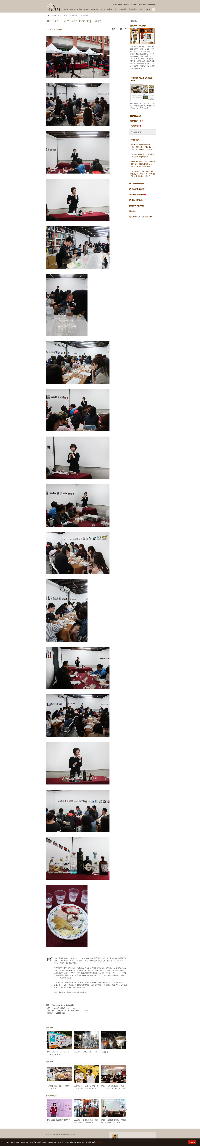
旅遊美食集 (94, 9)
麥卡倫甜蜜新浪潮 (136, 189)
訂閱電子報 (151, 4)
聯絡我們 (72, 1134)
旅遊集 (86, 9)
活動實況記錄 (55, 15)
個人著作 (142, 4)
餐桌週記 (123, 9)
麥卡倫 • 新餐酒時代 (137, 183)
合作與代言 (135, 126)
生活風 (102, 9)
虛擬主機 (148, 217)
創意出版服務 (117, 4)
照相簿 (141, 9)
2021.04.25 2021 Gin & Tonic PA (86, 1052)
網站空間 (132, 217)
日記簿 (116, 9)
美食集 (66, 9)
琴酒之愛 (104, 1052)
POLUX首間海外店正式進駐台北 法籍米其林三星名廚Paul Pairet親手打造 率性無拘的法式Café (142, 173)
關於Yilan (134, 4)
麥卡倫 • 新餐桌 (135, 200)
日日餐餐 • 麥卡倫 (136, 206)
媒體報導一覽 (135, 121)
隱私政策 (98, 1142)
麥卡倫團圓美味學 (136, 195)
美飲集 (72, 9)
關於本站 (49, 1134)
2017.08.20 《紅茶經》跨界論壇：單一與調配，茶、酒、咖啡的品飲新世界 (113, 1088)
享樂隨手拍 (133, 9)
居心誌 (132, 211)
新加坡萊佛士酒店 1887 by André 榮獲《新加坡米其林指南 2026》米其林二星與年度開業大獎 (142, 164)
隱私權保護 (56, 1134)
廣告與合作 (65, 1134)
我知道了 (192, 1142)
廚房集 (79, 9)
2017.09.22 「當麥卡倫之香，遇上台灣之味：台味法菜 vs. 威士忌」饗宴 (86, 1088)
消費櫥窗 (134, 140)
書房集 (109, 9)
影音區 (147, 9)
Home (47, 15)
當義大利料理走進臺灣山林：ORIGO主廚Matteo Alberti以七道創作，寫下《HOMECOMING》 (142, 146)
